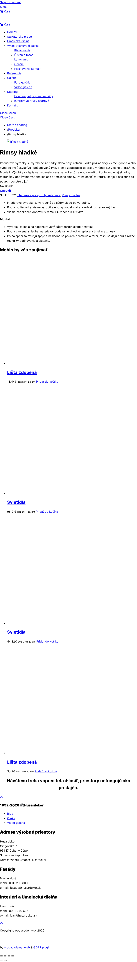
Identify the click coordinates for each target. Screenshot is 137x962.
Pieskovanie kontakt (28, 68)
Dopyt (4, 190)
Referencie (14, 73)
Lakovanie (21, 59)
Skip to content (10, 2)
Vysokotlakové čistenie (23, 45)
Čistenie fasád (24, 55)
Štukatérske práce (19, 36)
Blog (10, 813)
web (27, 947)
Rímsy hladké (71, 195)
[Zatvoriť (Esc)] (12, 955)
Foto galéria (22, 82)
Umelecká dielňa (18, 41)
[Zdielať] (8, 955)
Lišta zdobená (22, 372)
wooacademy (13, 947)
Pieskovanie (22, 50)
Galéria (12, 78)
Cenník (19, 64)
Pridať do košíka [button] (47, 381)
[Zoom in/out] (1, 955)
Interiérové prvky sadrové (31, 101)
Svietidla (16, 502)
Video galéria (23, 87)
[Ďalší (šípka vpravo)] (5, 960)
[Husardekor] (18, 20)
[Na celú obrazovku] (5, 955)
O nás (11, 818)
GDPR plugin (41, 947)
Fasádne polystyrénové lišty (33, 96)
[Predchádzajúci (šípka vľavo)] (1, 960)
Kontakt (12, 105)
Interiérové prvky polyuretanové (38, 195)
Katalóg (12, 91)
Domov (12, 32)
